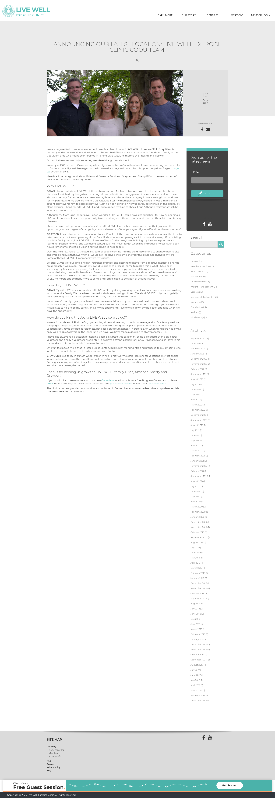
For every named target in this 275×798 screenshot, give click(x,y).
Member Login (260, 15)
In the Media (55, 756)
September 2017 (199, 659)
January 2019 (197, 578)
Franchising (196, 307)
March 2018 (196, 629)
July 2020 (195, 486)
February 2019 (197, 573)
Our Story (189, 15)
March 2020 (196, 506)
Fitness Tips (196, 261)
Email (197, 172)
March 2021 (196, 450)
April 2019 (195, 562)
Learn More (165, 15)
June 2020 (195, 491)
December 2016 (198, 700)
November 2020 (199, 466)
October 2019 (197, 532)
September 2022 (199, 374)
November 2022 (198, 364)
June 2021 (195, 435)
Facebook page (157, 383)
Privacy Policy (53, 767)
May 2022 (195, 394)
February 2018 (197, 634)
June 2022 (195, 389)
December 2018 (198, 583)
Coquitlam (107, 380)
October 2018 (197, 593)
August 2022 (196, 379)
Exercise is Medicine (200, 266)
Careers (50, 764)
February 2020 (198, 511)
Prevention (196, 276)
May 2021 (195, 440)
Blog (49, 770)
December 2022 (198, 358)
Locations (237, 15)
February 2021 (197, 455)
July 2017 (195, 670)
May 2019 (195, 557)
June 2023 (195, 343)
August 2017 (196, 664)
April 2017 (195, 685)
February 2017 (197, 695)
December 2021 (198, 415)
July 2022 (195, 384)
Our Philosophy (56, 750)
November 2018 (198, 588)
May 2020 (195, 496)
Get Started (229, 785)
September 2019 (199, 537)
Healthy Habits (198, 281)
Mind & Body (197, 317)
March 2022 (196, 404)
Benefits (212, 15)
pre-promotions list (121, 383)
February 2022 (197, 409)
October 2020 (197, 471)
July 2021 (195, 430)
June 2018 (195, 613)
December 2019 (198, 522)
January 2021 (197, 460)
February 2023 (197, 348)
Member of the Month (201, 297)
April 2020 (195, 501)
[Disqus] (114, 441)
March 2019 (196, 568)
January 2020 (197, 517)
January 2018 (197, 639)
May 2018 (195, 619)
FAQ (49, 761)
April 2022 (195, 399)
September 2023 (199, 338)
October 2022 (197, 369)
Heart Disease (197, 271)
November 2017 (198, 649)
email (50, 383)
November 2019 (198, 527)
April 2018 (195, 624)
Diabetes (195, 292)
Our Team (54, 753)
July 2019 (195, 547)
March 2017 (196, 690)
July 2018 (195, 608)
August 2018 (196, 603)
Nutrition (195, 302)
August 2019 (196, 542)
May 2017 (195, 680)
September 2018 (199, 598)
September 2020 (199, 476)
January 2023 (197, 353)
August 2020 (197, 481)
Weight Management (201, 286)
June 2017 (195, 675)
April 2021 (195, 445)
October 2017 (197, 654)
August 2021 (196, 425)
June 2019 (195, 552)
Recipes (194, 312)
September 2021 (199, 420)
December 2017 (198, 644)
